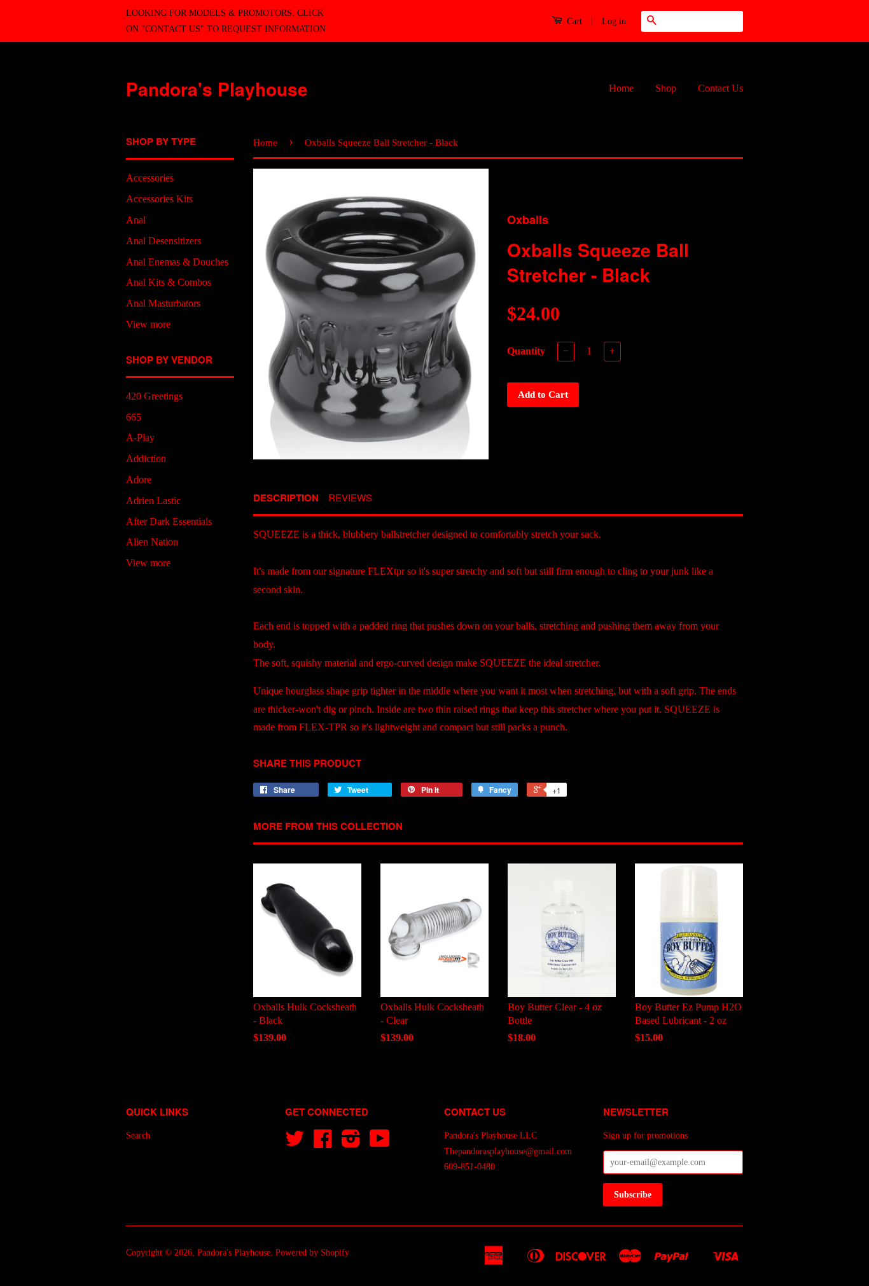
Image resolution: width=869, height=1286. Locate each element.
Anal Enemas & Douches (177, 261)
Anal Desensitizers (163, 240)
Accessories (150, 177)
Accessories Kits (159, 198)
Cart (573, 21)
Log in (614, 21)
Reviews (350, 497)
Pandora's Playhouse (217, 88)
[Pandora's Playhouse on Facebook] (322, 1143)
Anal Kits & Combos (168, 282)
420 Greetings (154, 396)
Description (286, 498)
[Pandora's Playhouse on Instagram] (351, 1143)
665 (133, 417)
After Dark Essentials (169, 521)
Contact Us (720, 88)
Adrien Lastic (153, 500)
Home (621, 88)
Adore (138, 479)
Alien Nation (152, 541)
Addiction (146, 458)
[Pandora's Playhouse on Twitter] (294, 1143)
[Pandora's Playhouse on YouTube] (380, 1143)
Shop (665, 88)
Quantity (526, 351)
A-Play (140, 437)
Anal (136, 219)
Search (138, 1135)
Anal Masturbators (163, 303)
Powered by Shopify (312, 1252)
